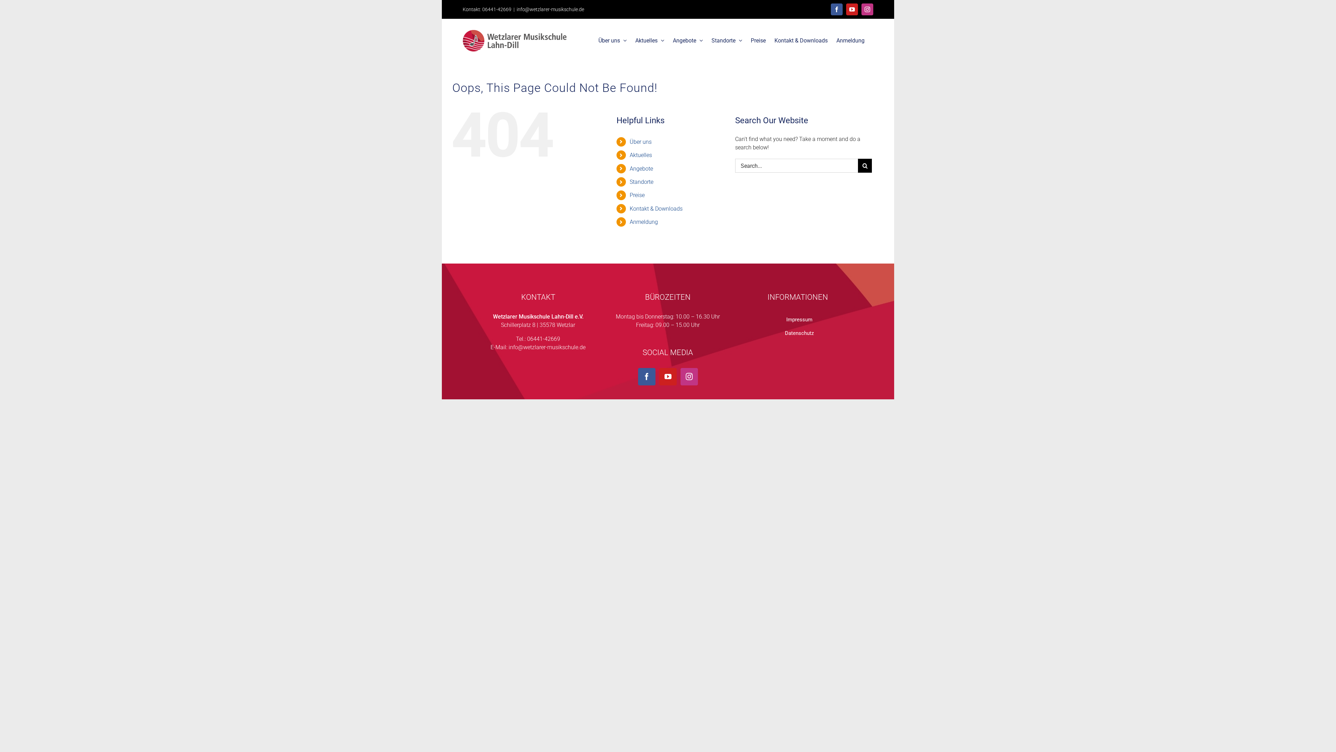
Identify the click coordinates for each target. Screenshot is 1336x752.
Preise (637, 195)
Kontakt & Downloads (656, 208)
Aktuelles (641, 155)
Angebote (641, 168)
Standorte (641, 182)
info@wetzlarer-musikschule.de (550, 9)
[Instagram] (689, 376)
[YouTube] (668, 376)
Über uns (641, 142)
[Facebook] (646, 376)
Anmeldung (644, 222)
